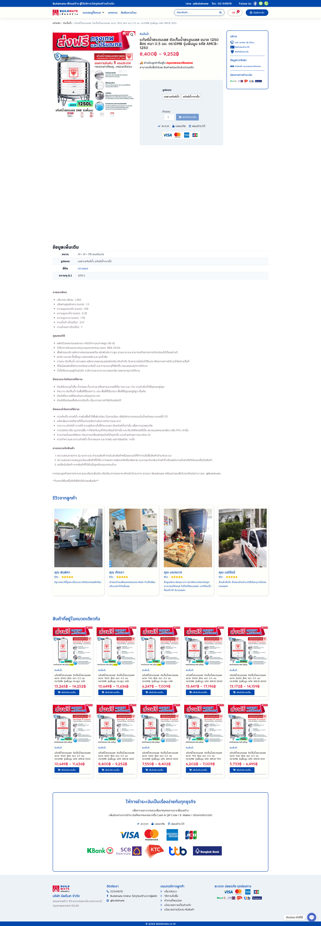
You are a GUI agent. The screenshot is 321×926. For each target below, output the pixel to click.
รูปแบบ (167, 90)
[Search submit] (220, 13)
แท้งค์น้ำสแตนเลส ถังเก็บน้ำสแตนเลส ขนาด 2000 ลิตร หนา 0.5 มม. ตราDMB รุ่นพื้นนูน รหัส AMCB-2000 (248, 678)
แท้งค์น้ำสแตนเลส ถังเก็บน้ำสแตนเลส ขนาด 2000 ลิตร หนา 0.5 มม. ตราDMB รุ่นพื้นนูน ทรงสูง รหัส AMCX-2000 (73, 679)
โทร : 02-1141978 (222, 4)
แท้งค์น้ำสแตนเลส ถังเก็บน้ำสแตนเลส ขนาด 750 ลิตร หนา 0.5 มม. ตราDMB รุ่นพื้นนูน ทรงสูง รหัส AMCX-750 (160, 679)
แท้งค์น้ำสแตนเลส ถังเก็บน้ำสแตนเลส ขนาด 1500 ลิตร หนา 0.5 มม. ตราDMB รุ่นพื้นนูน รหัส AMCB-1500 (73, 756)
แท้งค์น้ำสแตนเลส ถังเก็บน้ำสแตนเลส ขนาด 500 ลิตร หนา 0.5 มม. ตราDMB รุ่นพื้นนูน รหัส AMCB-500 (248, 756)
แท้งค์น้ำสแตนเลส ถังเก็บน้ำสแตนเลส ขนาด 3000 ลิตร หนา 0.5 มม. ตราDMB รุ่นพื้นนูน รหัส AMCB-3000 (204, 678)
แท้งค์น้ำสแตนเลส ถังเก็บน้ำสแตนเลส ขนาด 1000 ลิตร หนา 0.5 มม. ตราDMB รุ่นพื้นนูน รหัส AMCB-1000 (160, 756)
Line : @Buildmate (197, 4)
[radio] (172, 96)
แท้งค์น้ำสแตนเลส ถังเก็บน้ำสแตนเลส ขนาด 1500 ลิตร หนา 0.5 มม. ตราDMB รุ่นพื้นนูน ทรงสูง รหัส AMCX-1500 (116, 679)
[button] (93, 12)
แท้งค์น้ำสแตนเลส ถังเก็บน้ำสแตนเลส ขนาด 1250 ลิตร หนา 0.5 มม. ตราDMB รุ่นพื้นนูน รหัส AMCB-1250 (116, 756)
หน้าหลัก (57, 23)
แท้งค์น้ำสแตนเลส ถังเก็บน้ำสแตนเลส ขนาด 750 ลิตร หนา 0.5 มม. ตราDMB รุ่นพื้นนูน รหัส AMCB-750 (204, 756)
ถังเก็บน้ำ (67, 23)
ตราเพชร (83, 268)
